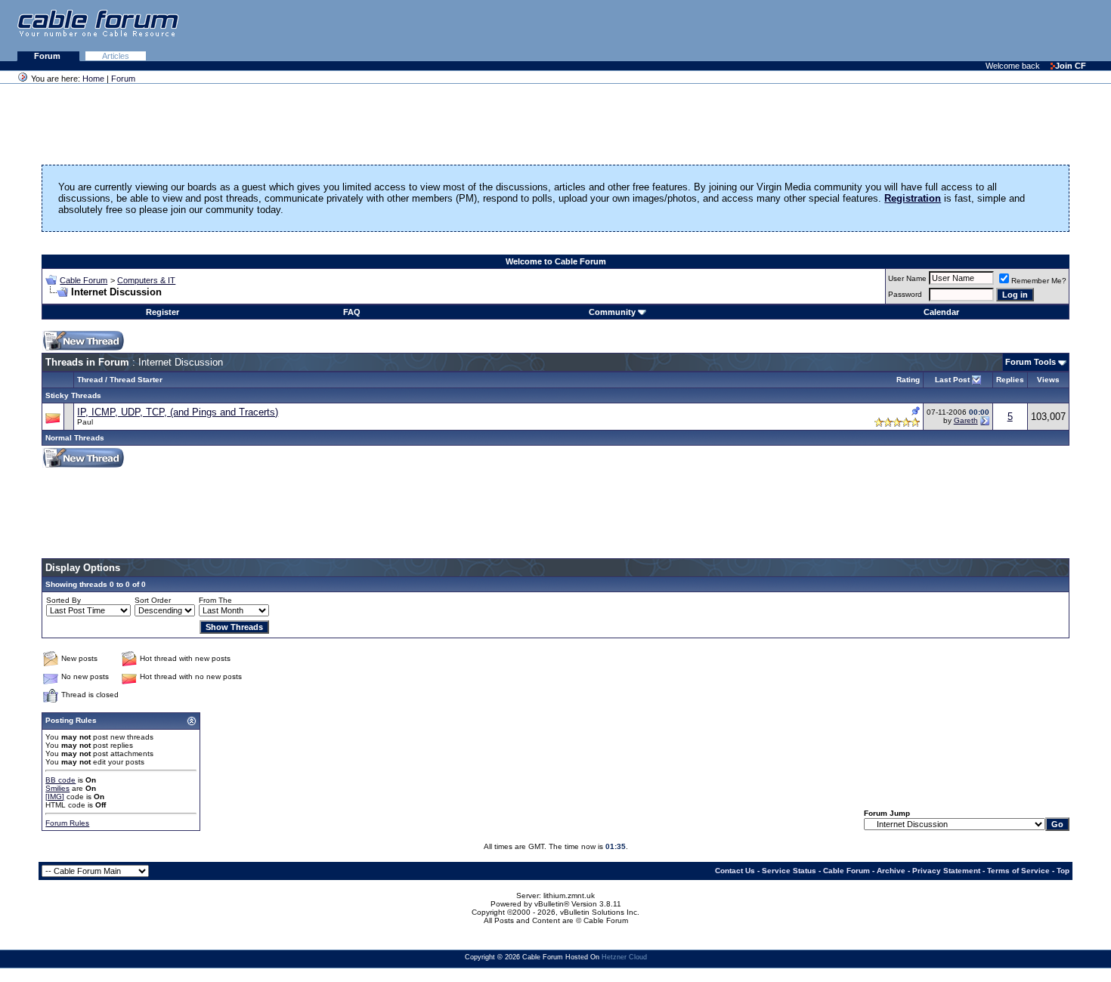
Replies (1010, 379)
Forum (48, 55)
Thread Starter (136, 379)
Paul (85, 422)
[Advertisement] (926, 30)
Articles (115, 55)
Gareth (966, 420)
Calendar (941, 312)
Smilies (57, 788)
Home (93, 78)
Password (905, 294)
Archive (891, 870)
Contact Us (735, 870)
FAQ (352, 312)
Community (612, 312)
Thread (90, 379)
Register (162, 312)
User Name (907, 278)
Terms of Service (1018, 870)
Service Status (789, 870)
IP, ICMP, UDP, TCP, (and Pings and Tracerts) (177, 412)
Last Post (952, 379)
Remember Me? (1038, 280)
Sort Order (153, 600)
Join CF (1070, 65)
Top (1063, 870)
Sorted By (63, 600)
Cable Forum (83, 280)
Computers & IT (146, 280)
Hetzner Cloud (624, 957)
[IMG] (54, 796)
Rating (908, 379)
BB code (60, 780)
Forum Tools (1030, 361)
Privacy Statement (946, 870)
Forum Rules (67, 823)
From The (215, 600)
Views (1048, 379)
